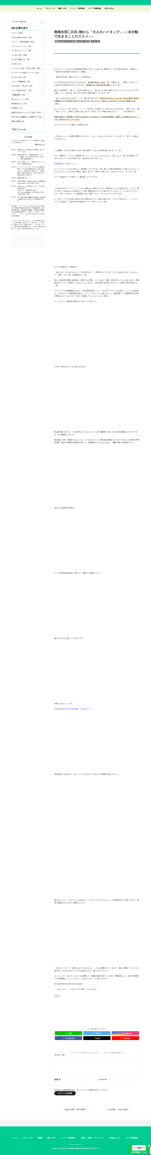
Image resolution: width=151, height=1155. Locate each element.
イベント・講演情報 (67, 1138)
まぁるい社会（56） (19, 77)
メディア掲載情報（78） (21, 81)
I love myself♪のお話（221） (22, 37)
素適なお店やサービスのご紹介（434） (26, 112)
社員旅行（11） (17, 108)
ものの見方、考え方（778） (22, 86)
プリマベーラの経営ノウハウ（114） (25, 73)
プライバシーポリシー (75, 1144)
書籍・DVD (51, 1138)
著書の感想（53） (18, 121)
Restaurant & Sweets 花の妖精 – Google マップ (73, 709)
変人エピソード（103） (20, 99)
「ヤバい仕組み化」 (26, 192)
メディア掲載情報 (131, 1138)
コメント (59, 1055)
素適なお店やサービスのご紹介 (65, 41)
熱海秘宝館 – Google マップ (65, 164)
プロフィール (28, 1138)
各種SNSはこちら (40, 144)
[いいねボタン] (57, 996)
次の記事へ (112, 1109)
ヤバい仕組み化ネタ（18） (21, 90)
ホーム (15, 1138)
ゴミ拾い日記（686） (19, 55)
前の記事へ (81, 1109)
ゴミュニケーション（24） (21, 46)
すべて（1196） (17, 33)
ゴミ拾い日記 (95, 41)
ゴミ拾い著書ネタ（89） (21, 59)
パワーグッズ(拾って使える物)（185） (26, 68)
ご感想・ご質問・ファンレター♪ (92, 1138)
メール (102, 1079)
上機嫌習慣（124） (19, 95)
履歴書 (39, 1138)
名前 (57, 1079)
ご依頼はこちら (114, 1138)
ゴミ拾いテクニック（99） (21, 51)
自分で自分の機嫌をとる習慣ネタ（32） (27, 117)
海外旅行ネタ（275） (19, 104)
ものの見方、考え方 (83, 41)
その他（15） (16, 64)
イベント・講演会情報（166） (23, 42)
